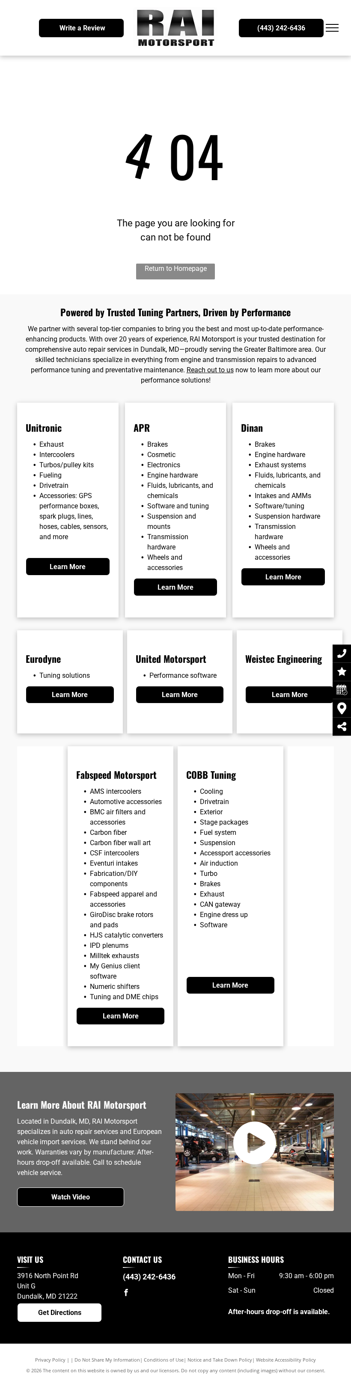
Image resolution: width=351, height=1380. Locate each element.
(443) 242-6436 (149, 1276)
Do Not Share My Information (107, 1359)
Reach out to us (210, 370)
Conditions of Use (164, 1359)
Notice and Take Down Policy (219, 1359)
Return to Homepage (176, 268)
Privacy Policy (50, 1359)
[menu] (332, 28)
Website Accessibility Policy (286, 1359)
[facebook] (126, 1293)
